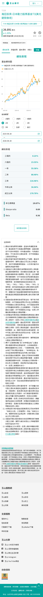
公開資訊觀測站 (29, 320)
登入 (34, 3)
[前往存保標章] (5, 579)
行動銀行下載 (7, 527)
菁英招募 (25, 505)
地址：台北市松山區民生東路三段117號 (16, 594)
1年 (6, 123)
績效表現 (6, 49)
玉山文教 (5, 505)
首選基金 (5, 43)
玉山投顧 (5, 501)
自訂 (28, 127)
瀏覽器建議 (7, 587)
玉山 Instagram (10, 557)
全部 (18, 127)
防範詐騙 (29, 590)
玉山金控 (5, 493)
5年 (6, 127)
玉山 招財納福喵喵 (11, 548)
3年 (28, 123)
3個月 (18, 118)
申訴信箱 (5, 531)
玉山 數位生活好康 (11, 553)
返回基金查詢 (21, 228)
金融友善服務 (24, 587)
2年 (17, 123)
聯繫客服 (25, 518)
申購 (37, 50)
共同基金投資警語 (7, 448)
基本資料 (22, 49)
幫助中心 (5, 518)
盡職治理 (21, 590)
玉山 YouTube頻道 (11, 561)
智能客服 (5, 523)
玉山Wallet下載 (27, 527)
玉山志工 (25, 501)
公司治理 (14, 590)
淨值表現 (14, 49)
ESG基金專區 (10, 434)
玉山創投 (5, 497)
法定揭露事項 (35, 587)
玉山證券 (25, 493)
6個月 (29, 118)
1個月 (7, 118)
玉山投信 (25, 497)
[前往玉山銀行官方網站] (12, 3)
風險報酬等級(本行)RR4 (18, 43)
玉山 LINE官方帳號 (11, 544)
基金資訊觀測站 (23, 464)
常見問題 (25, 523)
